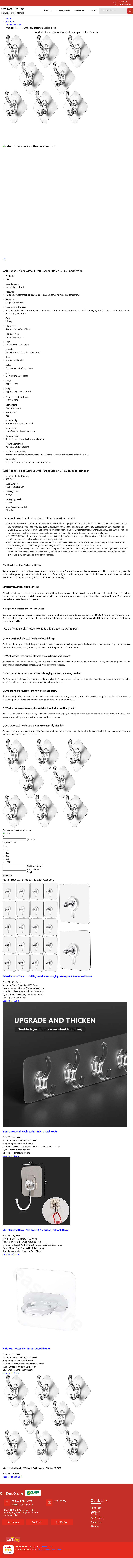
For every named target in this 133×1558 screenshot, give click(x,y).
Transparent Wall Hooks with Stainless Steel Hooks (30, 1131)
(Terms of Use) (47, 1546)
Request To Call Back (12, 1477)
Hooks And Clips (13, 24)
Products (10, 21)
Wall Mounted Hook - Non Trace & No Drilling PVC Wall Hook (35, 1230)
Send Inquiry (60, 1500)
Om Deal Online (12, 10)
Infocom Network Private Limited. (49, 1549)
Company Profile (63, 11)
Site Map (95, 1526)
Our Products (79, 11)
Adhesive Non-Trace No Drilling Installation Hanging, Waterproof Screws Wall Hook (47, 976)
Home (8, 18)
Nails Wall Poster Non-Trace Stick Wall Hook (26, 1348)
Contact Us (92, 11)
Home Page (48, 11)
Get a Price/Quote (11, 1001)
